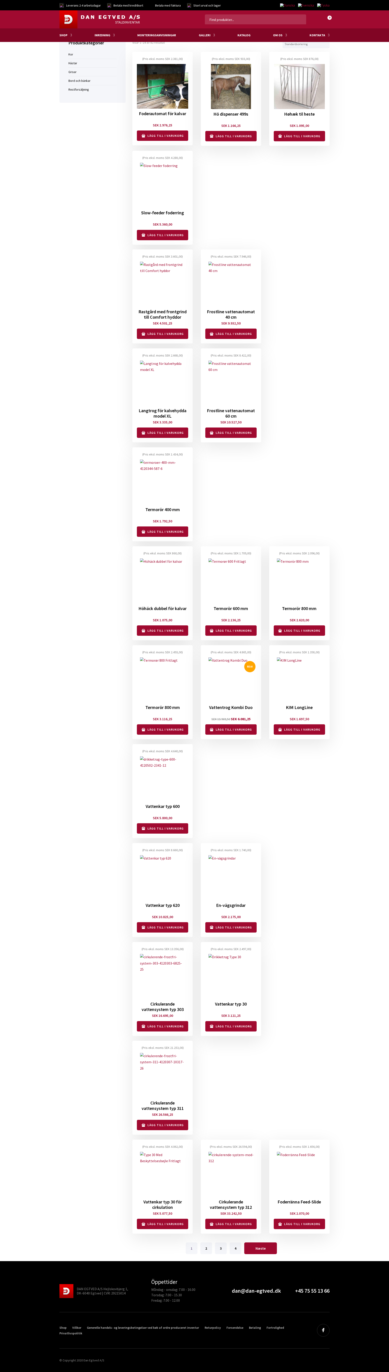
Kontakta (317, 35)
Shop (63, 35)
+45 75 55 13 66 (312, 1290)
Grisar (72, 72)
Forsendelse (234, 1328)
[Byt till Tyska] (323, 5)
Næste (261, 1248)
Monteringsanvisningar (156, 35)
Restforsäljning (78, 89)
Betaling (255, 1328)
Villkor (76, 1328)
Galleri (204, 35)
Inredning (102, 35)
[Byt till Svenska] (306, 5)
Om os (278, 35)
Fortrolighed (275, 1328)
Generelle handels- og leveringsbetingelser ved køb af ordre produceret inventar (143, 1328)
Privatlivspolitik (70, 1333)
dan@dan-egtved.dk (256, 1290)
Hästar (72, 63)
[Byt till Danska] (287, 5)
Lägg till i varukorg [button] (165, 136)
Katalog (244, 35)
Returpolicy (213, 1328)
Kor (70, 54)
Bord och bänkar (79, 81)
